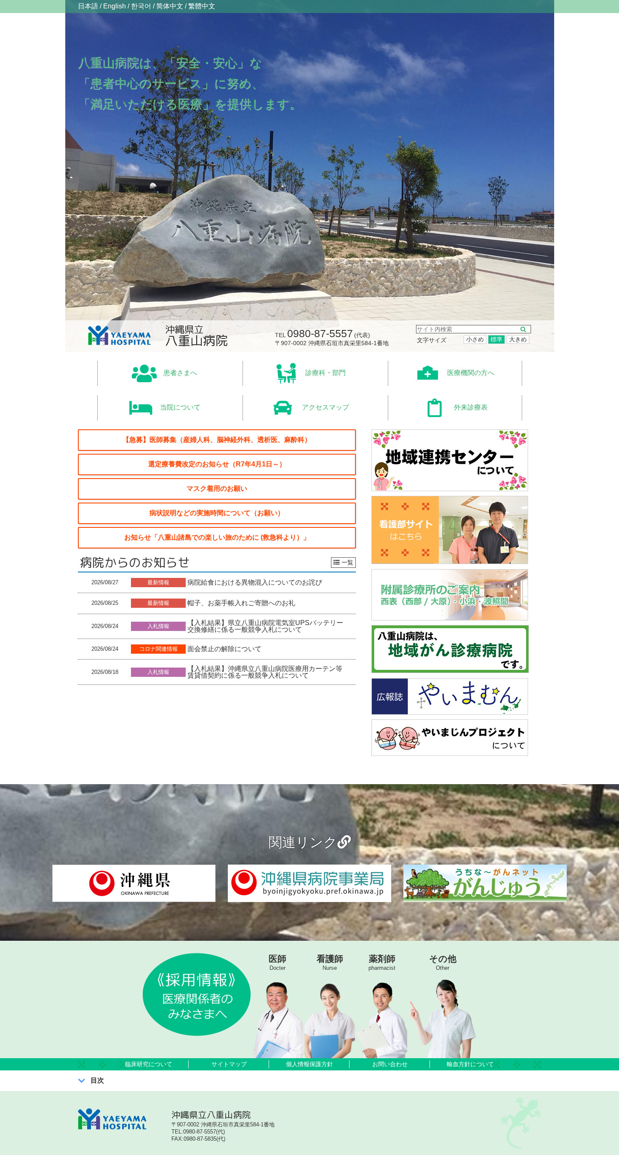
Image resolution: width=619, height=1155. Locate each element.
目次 (97, 1080)
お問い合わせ (390, 1064)
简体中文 (169, 6)
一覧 (347, 562)
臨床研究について (148, 1064)
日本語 (88, 6)
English (114, 6)
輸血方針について (470, 1064)
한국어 (141, 6)
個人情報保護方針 (309, 1064)
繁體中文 (201, 6)
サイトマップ (229, 1064)
